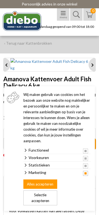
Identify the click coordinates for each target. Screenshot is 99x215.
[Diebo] (27, 21)
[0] (89, 17)
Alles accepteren (40, 184)
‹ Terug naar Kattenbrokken (28, 43)
